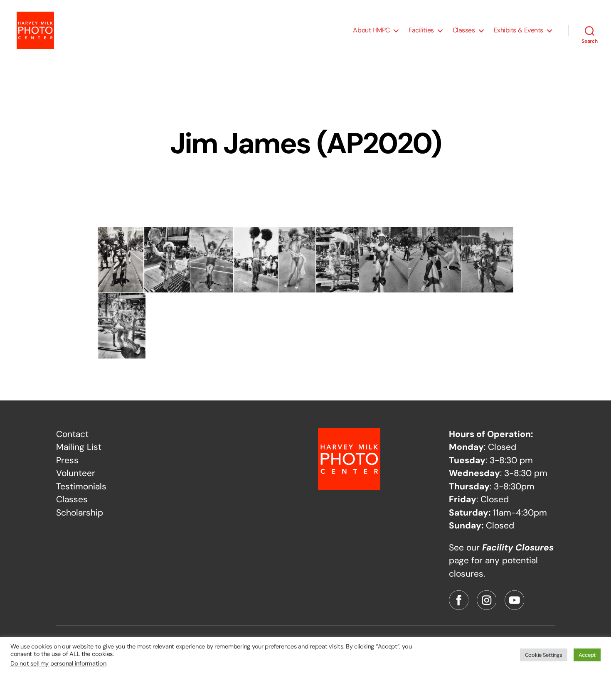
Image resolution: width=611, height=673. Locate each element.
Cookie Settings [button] (543, 654)
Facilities (421, 30)
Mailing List (78, 447)
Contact (72, 434)
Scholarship (79, 512)
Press (67, 460)
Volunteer (75, 473)
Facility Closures (518, 547)
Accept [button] (587, 654)
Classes (464, 30)
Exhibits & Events (518, 30)
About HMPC (371, 30)
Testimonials (81, 486)
